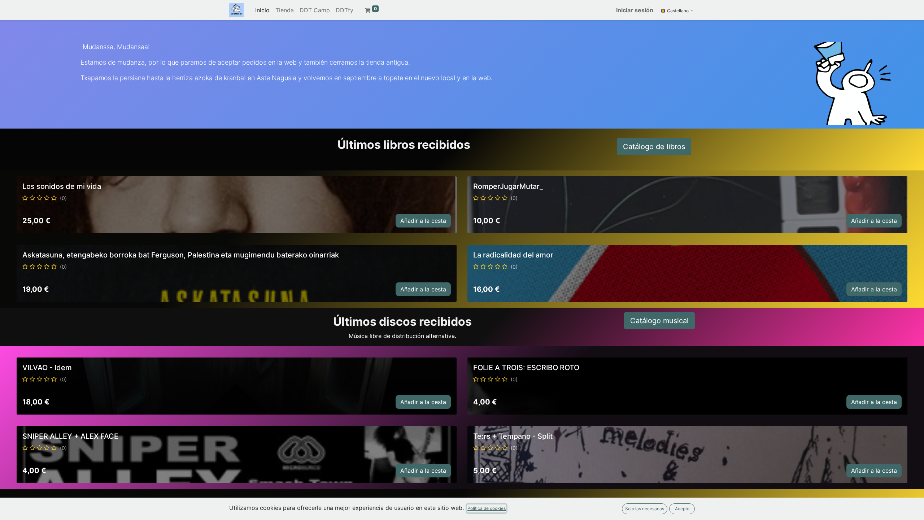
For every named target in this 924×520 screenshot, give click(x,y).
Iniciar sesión (634, 10)
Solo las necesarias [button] (644, 508)
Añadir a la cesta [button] (423, 220)
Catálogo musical (659, 320)
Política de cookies (486, 508)
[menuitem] (262, 10)
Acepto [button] (682, 508)
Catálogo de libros (654, 146)
